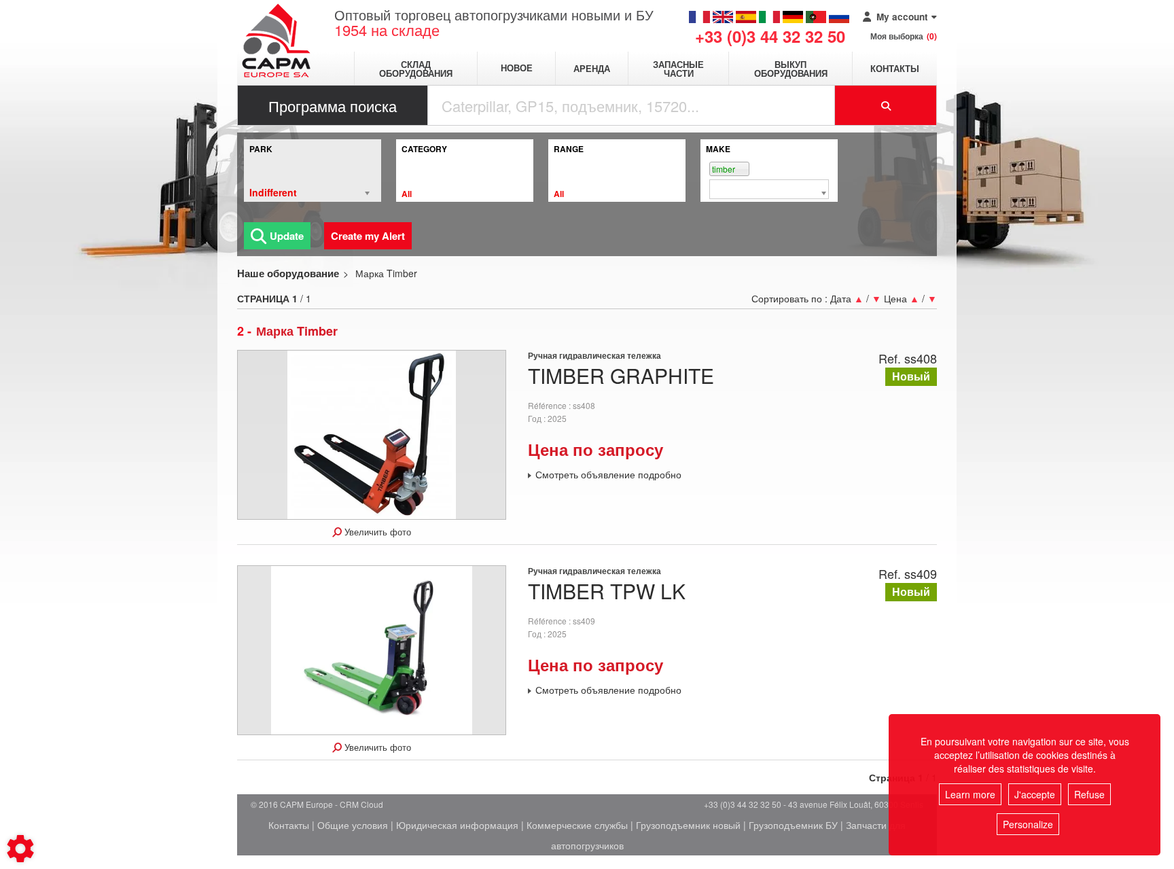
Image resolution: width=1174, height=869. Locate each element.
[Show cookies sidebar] (20, 848)
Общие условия (352, 825)
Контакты (894, 68)
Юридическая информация (457, 825)
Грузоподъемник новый (688, 825)
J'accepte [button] (1034, 794)
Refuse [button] (1089, 794)
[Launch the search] (886, 105)
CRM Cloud (361, 804)
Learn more (970, 794)
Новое (517, 68)
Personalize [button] (1028, 824)
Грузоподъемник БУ (793, 825)
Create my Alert (368, 235)
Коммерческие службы (577, 825)
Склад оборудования (415, 68)
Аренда (591, 68)
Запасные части (678, 68)
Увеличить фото (376, 532)
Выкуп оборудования (791, 68)
